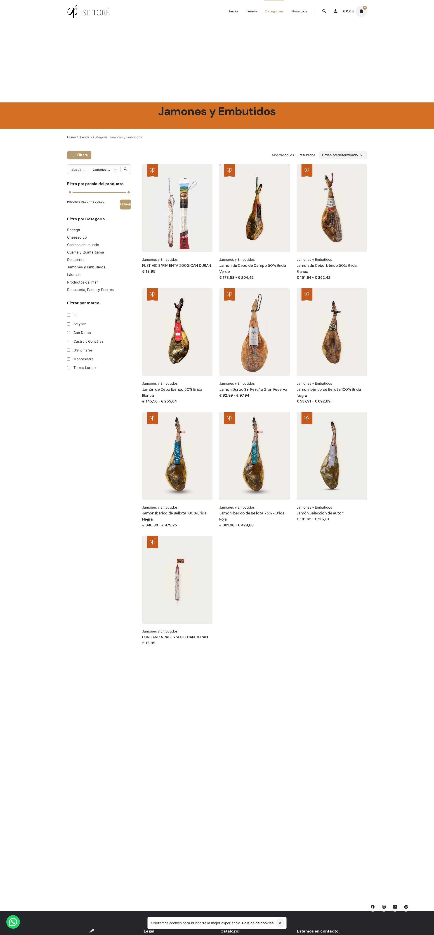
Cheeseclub (77, 237)
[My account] (335, 11)
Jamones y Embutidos (86, 267)
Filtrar (125, 204)
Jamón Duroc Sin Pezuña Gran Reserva (253, 389)
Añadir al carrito (156, 276)
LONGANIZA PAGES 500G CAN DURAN (175, 637)
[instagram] (383, 907)
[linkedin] (394, 907)
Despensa (75, 260)
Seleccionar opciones (238, 282)
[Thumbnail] (88, 11)
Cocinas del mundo (83, 245)
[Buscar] (125, 169)
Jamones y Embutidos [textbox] (103, 169)
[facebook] (372, 907)
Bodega (73, 230)
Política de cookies (258, 923)
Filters (82, 155)
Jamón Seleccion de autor (320, 513)
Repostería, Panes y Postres (90, 290)
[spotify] (405, 907)
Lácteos (73, 274)
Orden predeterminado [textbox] (340, 155)
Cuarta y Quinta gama (85, 252)
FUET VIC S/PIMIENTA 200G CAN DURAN (176, 265)
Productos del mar (82, 282)
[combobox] (343, 155)
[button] (13, 922)
